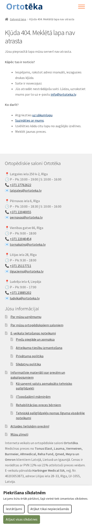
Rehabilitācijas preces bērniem (38, 405)
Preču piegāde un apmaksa (35, 339)
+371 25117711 (20, 266)
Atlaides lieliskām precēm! (29, 426)
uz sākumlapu (42, 115)
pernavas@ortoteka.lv (26, 217)
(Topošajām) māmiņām (33, 396)
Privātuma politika (29, 356)
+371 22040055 (20, 212)
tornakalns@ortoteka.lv (28, 244)
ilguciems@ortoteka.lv (26, 271)
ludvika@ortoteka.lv (25, 298)
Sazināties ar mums (29, 120)
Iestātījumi (14, 509)
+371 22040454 (20, 239)
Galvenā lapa (18, 19)
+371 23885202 (20, 292)
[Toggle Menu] (81, 6)
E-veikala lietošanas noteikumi (33, 333)
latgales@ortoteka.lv (26, 190)
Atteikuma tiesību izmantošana (39, 348)
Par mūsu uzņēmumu (25, 317)
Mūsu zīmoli (19, 434)
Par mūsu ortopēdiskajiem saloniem (36, 325)
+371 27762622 (20, 185)
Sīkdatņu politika (28, 364)
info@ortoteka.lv (63, 94)
